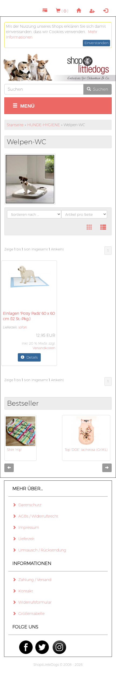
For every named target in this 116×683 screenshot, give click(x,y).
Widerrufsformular (34, 602)
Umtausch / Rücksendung (41, 550)
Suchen (99, 89)
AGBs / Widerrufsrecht (37, 516)
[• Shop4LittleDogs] (58, 68)
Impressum (27, 527)
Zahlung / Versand (33, 579)
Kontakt (24, 591)
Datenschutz (28, 504)
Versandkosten (44, 348)
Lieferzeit (25, 538)
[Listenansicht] (103, 227)
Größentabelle (30, 613)
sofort (22, 327)
